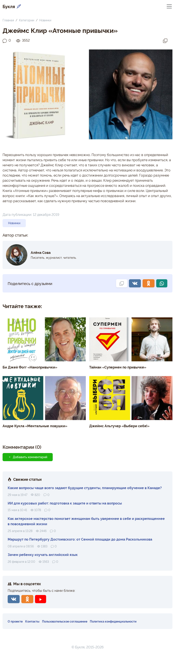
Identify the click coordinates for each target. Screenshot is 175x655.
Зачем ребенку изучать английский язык (43, 554)
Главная (8, 20)
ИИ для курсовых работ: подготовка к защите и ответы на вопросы (65, 503)
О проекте (15, 621)
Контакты (32, 621)
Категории (26, 20)
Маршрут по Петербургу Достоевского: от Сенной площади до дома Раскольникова (80, 539)
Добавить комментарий (30, 457)
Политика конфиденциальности (113, 621)
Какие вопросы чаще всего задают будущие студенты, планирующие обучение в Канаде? (85, 487)
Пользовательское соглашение (64, 621)
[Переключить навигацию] (169, 6)
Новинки (45, 20)
